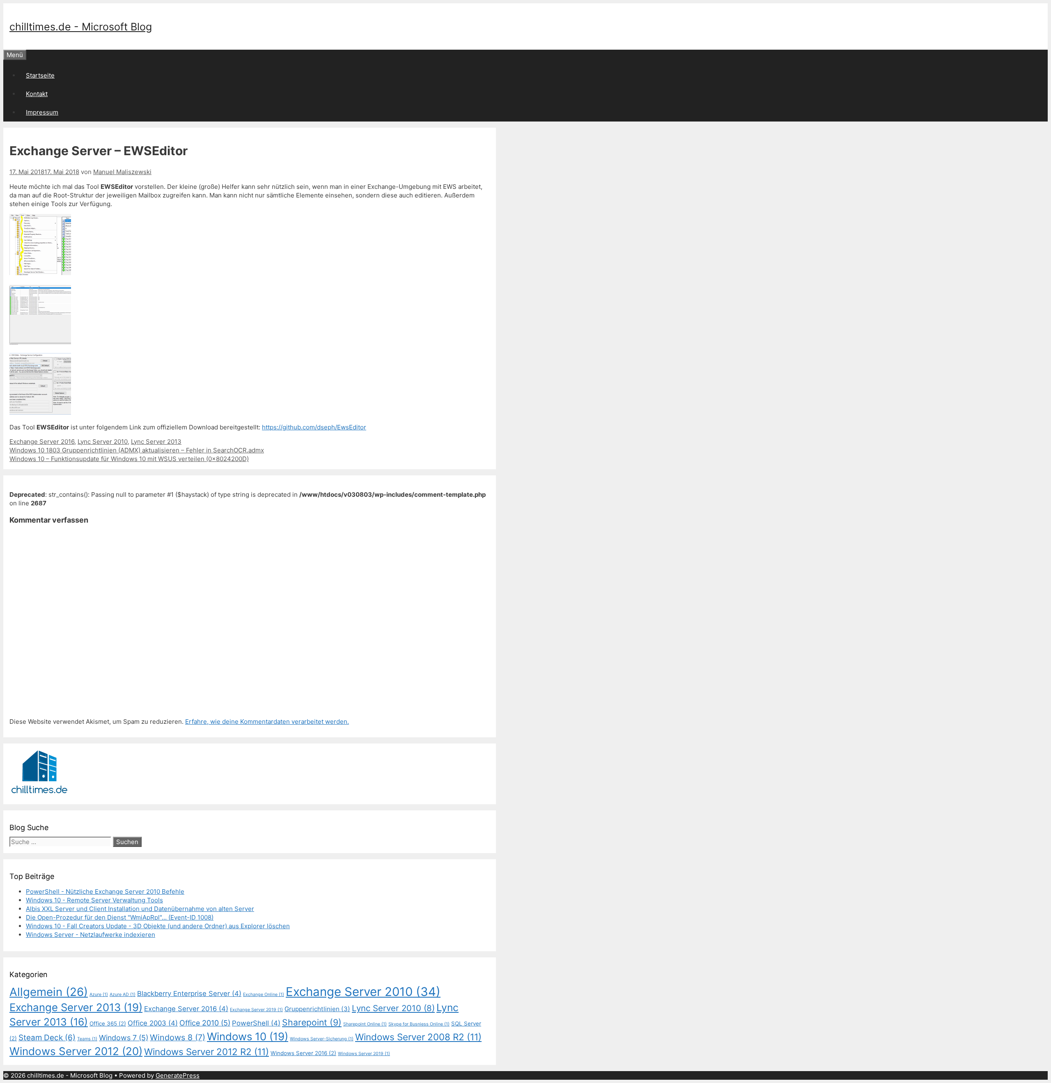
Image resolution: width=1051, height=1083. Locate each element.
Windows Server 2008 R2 (418, 1036)
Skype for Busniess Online (419, 1024)
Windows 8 (177, 1037)
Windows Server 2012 (75, 1051)
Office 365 (107, 1023)
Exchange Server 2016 (41, 441)
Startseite (40, 75)
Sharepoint (312, 1022)
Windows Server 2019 (364, 1053)
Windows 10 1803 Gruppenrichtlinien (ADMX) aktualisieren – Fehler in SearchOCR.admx (136, 450)
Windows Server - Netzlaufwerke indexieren (90, 934)
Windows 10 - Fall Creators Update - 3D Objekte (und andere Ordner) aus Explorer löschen (158, 926)
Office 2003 (153, 1023)
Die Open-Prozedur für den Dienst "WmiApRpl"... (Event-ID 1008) (119, 917)
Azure (98, 994)
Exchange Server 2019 (256, 1009)
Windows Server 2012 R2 (206, 1051)
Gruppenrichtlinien (317, 1009)
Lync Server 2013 (156, 441)
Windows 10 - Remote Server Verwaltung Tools (94, 900)
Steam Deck (47, 1037)
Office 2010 (204, 1023)
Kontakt (37, 94)
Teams (87, 1039)
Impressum (42, 112)
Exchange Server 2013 (75, 1007)
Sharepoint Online (365, 1024)
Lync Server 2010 (103, 441)
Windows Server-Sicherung (321, 1039)
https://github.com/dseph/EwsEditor (314, 427)
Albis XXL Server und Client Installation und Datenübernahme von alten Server (140, 909)
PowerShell (256, 1023)
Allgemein (48, 992)
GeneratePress (178, 1075)
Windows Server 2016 (303, 1053)
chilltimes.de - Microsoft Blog (80, 27)
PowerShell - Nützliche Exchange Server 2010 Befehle (105, 891)
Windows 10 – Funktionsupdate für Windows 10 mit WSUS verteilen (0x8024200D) (129, 459)
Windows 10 (247, 1036)
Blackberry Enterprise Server (189, 993)
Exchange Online (263, 994)
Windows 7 (123, 1037)
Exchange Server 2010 (363, 991)
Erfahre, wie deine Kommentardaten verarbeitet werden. (267, 721)
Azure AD (122, 994)
